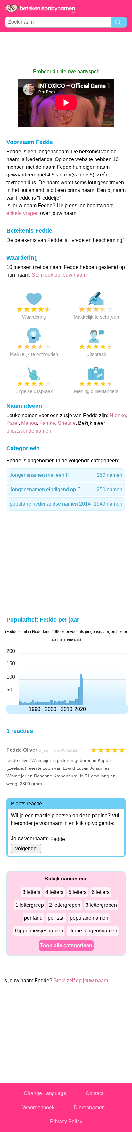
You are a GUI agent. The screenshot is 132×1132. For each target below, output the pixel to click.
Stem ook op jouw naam (59, 275)
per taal (56, 918)
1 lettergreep (29, 905)
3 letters (31, 892)
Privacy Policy (66, 1121)
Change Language (45, 1093)
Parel (12, 423)
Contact (94, 1093)
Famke (47, 423)
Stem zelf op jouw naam (81, 980)
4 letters (54, 892)
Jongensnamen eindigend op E (66, 489)
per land (33, 918)
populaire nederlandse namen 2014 (66, 504)
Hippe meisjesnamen (39, 930)
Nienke (118, 415)
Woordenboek (38, 1107)
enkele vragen (22, 213)
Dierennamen (89, 1107)
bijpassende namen (28, 430)
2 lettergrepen (64, 905)
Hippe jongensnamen (92, 930)
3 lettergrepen (101, 905)
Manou (29, 423)
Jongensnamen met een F (66, 475)
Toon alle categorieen (66, 945)
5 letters (78, 892)
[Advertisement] (66, 50)
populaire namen (89, 918)
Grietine (67, 423)
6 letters (101, 892)
